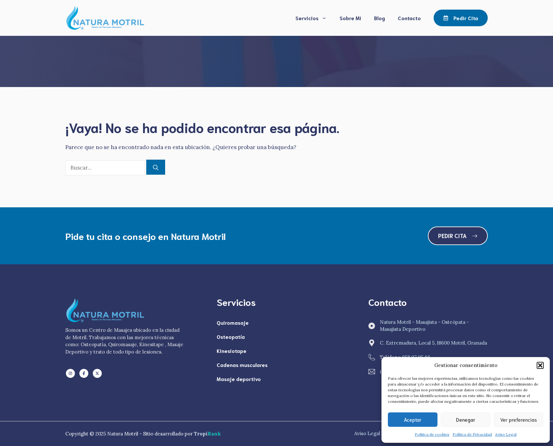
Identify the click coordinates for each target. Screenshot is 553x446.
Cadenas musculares (242, 364)
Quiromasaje (233, 322)
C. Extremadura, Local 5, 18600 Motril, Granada (433, 343)
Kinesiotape (231, 350)
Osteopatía (231, 336)
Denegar (465, 419)
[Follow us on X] (97, 373)
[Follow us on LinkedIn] (70, 373)
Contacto (409, 17)
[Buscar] (155, 167)
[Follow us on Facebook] (84, 373)
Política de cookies (432, 434)
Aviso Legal (506, 434)
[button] (540, 365)
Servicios (306, 17)
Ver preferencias (518, 419)
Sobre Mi (350, 17)
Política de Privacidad (472, 434)
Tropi (207, 434)
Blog (379, 17)
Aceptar (412, 419)
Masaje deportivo (239, 378)
